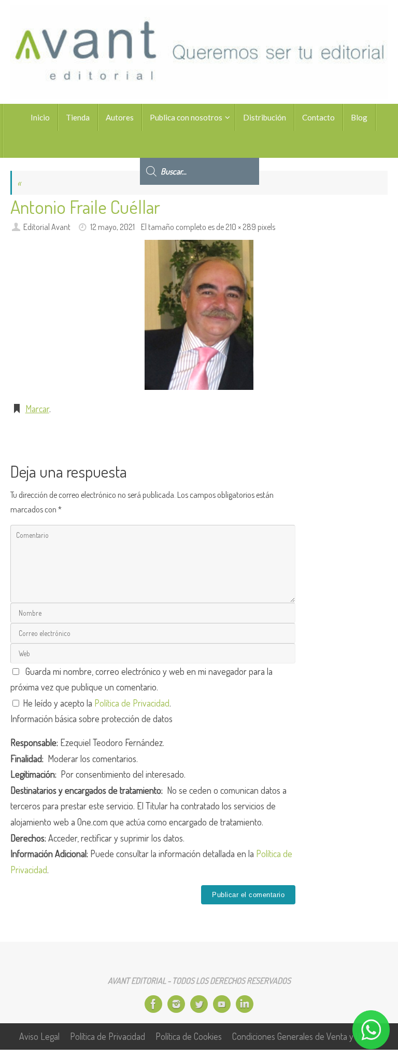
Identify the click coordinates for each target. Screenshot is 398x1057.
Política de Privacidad (131, 703)
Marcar (37, 408)
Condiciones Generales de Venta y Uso (300, 1036)
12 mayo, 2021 (112, 226)
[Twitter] (199, 1004)
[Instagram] (176, 1004)
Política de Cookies (188, 1036)
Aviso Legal (39, 1036)
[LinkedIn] (244, 1004)
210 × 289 (240, 226)
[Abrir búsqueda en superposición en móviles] (199, 144)
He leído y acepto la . (96, 703)
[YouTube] (222, 1004)
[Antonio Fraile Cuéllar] (199, 315)
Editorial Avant (46, 226)
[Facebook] (153, 1004)
